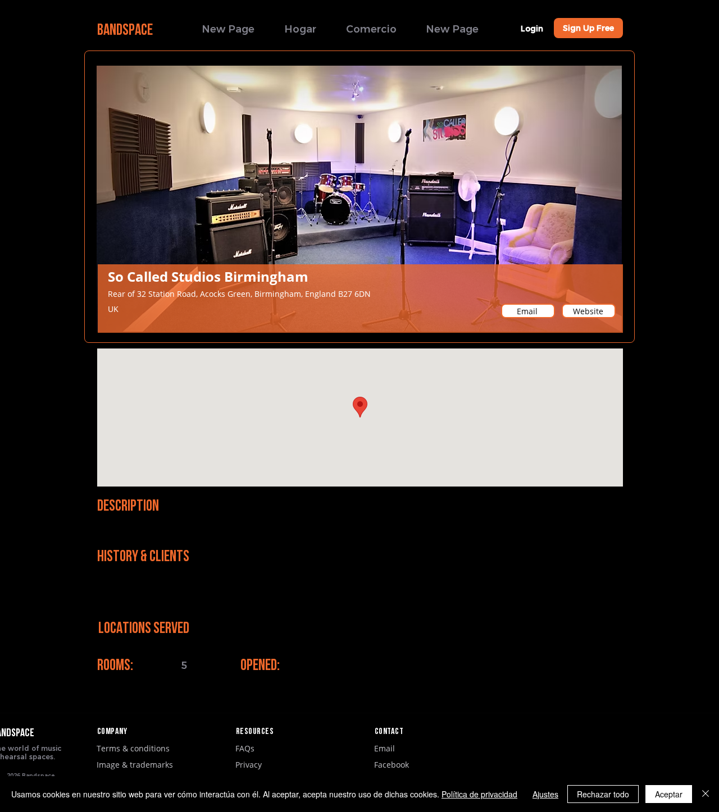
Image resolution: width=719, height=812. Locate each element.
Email (384, 748)
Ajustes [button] (545, 794)
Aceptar (668, 794)
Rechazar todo (603, 794)
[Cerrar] (705, 794)
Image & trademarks (135, 764)
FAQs (244, 748)
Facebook (391, 764)
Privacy (248, 764)
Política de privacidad (479, 794)
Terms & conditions (133, 748)
